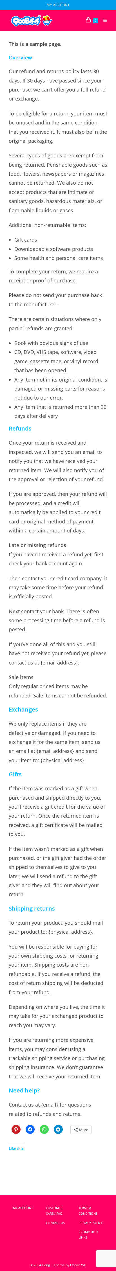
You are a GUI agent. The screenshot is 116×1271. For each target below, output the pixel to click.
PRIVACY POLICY (90, 1223)
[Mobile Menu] (103, 20)
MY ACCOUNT (58, 5)
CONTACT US (55, 1223)
